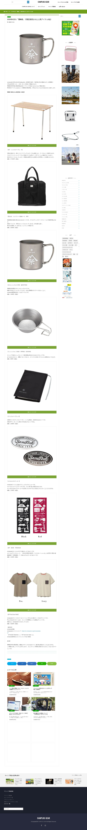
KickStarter (65, 240)
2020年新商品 (65, 238)
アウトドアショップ (65, 182)
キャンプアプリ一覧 (8, 797)
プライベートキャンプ (67, 254)
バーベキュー (64, 214)
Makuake (75, 240)
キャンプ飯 (71, 245)
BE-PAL (71, 238)
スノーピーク (32, 145)
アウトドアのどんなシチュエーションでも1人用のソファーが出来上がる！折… (38, 781)
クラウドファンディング (66, 205)
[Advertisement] (19, 732)
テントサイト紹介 (65, 212)
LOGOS (70, 240)
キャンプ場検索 (52, 6)
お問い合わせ (62, 6)
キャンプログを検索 (75, 2)
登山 (63, 225)
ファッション (64, 216)
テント (71, 249)
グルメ (63, 207)
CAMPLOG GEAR (42, 821)
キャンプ (76, 242)
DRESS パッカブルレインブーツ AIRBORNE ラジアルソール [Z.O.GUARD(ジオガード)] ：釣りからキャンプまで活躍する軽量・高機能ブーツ (70, 84)
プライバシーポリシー (9, 799)
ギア (63, 191)
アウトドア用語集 (8, 795)
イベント (64, 187)
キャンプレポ (64, 196)
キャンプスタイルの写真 (63, 2)
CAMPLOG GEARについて (28, 6)
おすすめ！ (70, 242)
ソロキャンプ (65, 249)
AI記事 (63, 180)
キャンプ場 (64, 198)
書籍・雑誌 (64, 221)
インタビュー (64, 189)
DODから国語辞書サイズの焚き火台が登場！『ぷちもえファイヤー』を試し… (58, 781)
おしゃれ (64, 242)
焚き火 (66, 256)
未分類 (63, 223)
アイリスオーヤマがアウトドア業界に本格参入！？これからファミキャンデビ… (18, 781)
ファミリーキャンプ (67, 251)
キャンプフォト (41, 6)
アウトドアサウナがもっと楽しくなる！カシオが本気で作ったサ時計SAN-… (77, 781)
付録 (74, 254)
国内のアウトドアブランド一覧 (11, 801)
